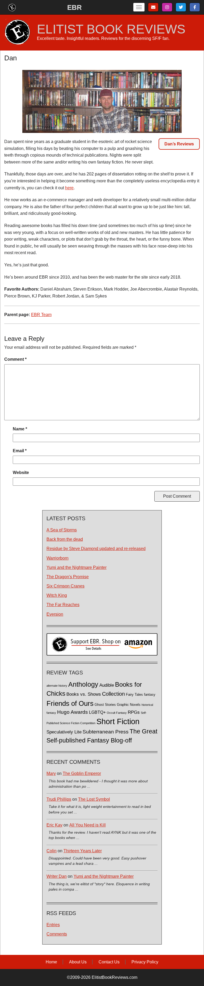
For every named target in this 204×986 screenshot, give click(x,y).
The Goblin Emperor (82, 773)
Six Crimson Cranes (65, 586)
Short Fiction (117, 721)
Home (51, 962)
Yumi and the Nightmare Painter (76, 567)
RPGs (134, 712)
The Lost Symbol (94, 799)
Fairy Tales (134, 695)
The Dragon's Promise (67, 576)
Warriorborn (57, 558)
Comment (15, 359)
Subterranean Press (106, 732)
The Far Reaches (62, 604)
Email (20, 450)
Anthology (83, 684)
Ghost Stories (105, 705)
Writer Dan (56, 876)
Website (21, 472)
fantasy (149, 695)
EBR (74, 7)
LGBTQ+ (97, 712)
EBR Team (41, 314)
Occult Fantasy (117, 712)
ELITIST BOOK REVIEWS (111, 29)
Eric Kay (54, 825)
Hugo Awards (72, 712)
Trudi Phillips (58, 799)
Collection (113, 694)
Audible (106, 685)
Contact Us (109, 962)
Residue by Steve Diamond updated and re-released (96, 548)
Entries (53, 924)
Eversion (54, 614)
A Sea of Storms (61, 530)
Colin (51, 851)
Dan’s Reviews (179, 144)
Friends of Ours (70, 703)
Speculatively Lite (64, 732)
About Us (78, 962)
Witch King (56, 595)
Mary (51, 773)
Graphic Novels (129, 705)
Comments (56, 934)
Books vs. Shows (83, 694)
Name (20, 429)
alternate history (56, 685)
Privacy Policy (144, 962)
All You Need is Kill (87, 825)
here (69, 188)
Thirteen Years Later (82, 851)
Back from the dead (64, 539)
